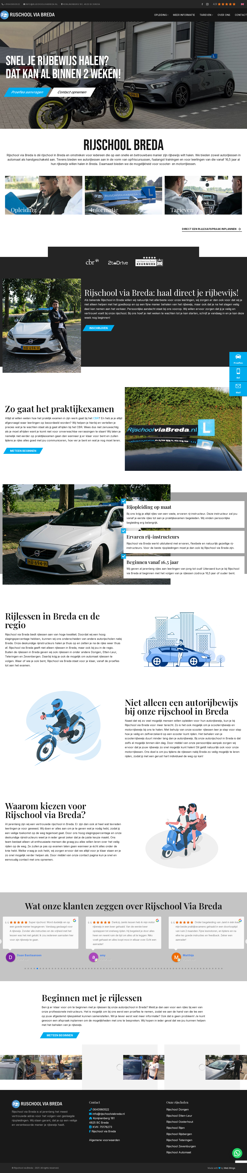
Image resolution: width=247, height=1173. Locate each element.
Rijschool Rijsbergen (179, 1134)
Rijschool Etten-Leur (179, 1115)
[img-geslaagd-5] (226, 1067)
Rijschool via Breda (104, 1131)
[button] (237, 1153)
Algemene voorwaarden (104, 1140)
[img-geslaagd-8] (143, 1067)
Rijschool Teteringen (179, 1140)
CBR (96, 418)
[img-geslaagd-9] (120, 1067)
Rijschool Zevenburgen (181, 1146)
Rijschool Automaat (178, 1152)
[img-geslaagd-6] (202, 1067)
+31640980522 (12, 4)
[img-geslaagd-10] (61, 1067)
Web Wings (229, 1168)
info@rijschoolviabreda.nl (41, 4)
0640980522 (100, 1109)
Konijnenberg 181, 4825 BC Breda (81, 4)
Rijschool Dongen (177, 1109)
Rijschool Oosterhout (179, 1121)
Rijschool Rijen (175, 1127)
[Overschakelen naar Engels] (242, 4)
